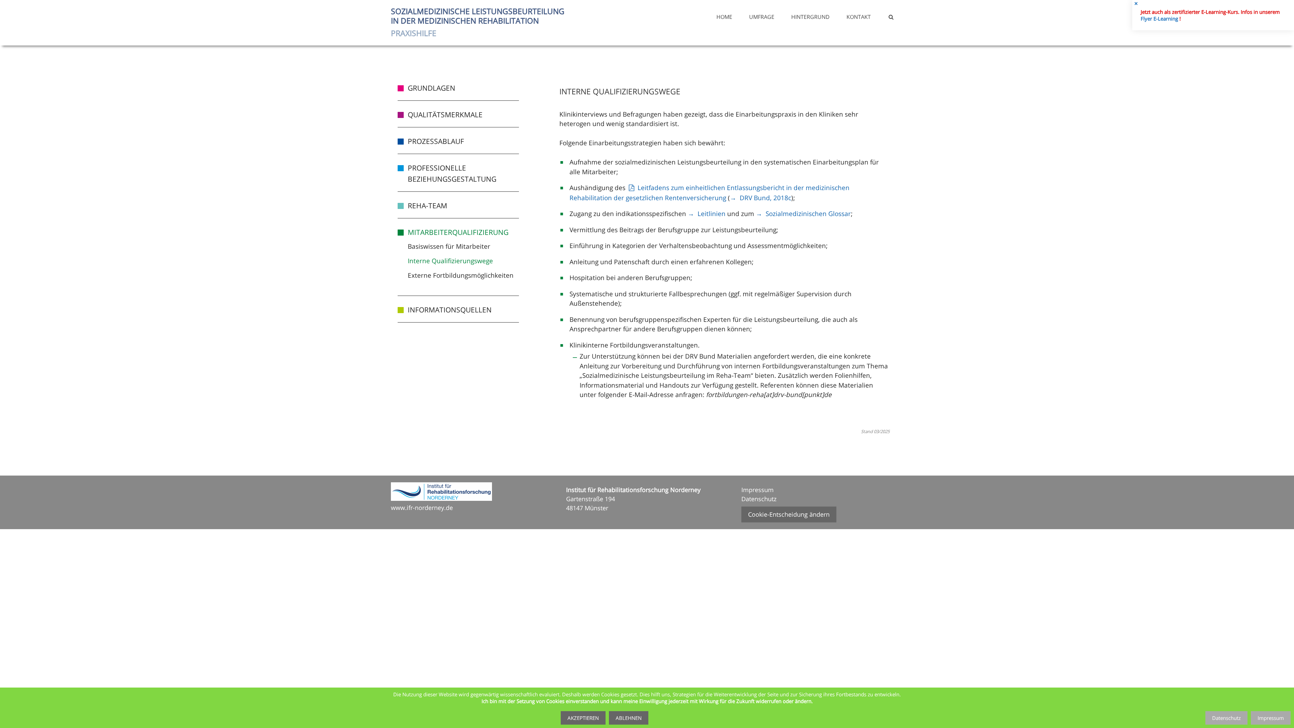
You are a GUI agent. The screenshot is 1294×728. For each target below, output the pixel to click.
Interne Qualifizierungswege (450, 260)
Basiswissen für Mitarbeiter (449, 246)
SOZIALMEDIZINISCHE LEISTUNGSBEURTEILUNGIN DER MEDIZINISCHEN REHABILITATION (477, 22)
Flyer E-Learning (1160, 18)
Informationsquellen (450, 309)
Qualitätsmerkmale (445, 114)
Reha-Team (427, 205)
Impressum (757, 490)
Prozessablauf (436, 141)
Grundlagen (431, 88)
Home (724, 17)
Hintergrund (810, 17)
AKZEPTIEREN (583, 718)
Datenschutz (758, 499)
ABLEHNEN (629, 718)
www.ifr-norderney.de (422, 508)
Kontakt (858, 17)
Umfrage (761, 17)
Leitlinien (712, 213)
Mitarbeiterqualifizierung (458, 232)
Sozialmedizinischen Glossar (808, 213)
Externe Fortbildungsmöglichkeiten (461, 275)
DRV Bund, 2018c (765, 197)
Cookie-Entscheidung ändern (789, 514)
